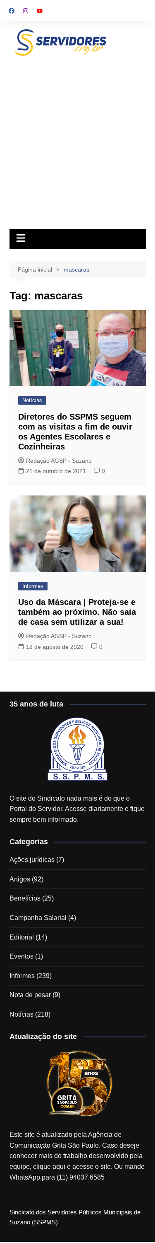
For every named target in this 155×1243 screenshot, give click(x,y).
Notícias (32, 400)
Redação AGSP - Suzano (59, 460)
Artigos (20, 879)
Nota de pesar (30, 994)
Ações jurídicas (32, 859)
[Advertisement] (77, 140)
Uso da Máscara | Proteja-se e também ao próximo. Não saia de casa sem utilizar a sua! (77, 611)
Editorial (22, 937)
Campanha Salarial (38, 917)
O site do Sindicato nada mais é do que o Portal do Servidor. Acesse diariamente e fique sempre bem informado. (77, 809)
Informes (32, 586)
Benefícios (25, 898)
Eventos (21, 956)
